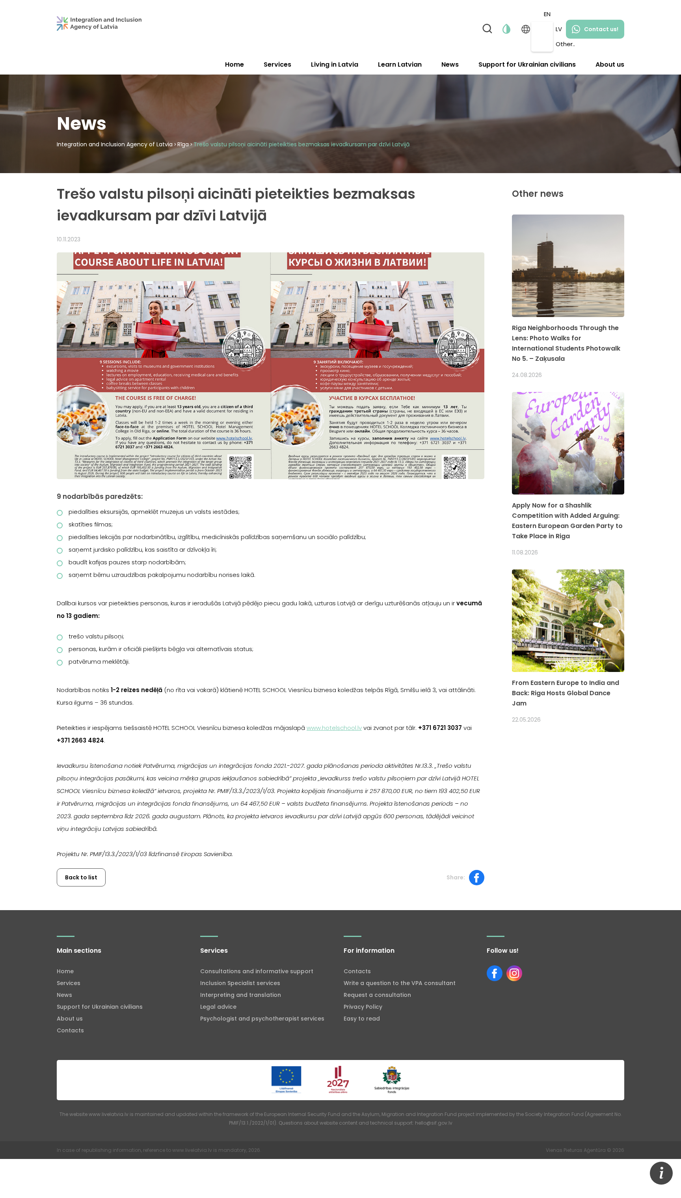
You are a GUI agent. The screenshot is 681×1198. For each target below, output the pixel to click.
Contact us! (601, 29)
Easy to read (362, 1019)
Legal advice (218, 1007)
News (450, 64)
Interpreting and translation (240, 995)
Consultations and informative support (256, 971)
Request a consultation (377, 995)
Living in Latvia (334, 64)
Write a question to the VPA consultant (400, 983)
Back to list (81, 877)
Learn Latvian (400, 64)
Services (277, 64)
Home (234, 64)
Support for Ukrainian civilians (527, 64)
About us (609, 64)
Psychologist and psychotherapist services (262, 1019)
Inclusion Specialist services (240, 983)
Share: (456, 877)
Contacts (70, 1030)
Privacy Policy (363, 1007)
